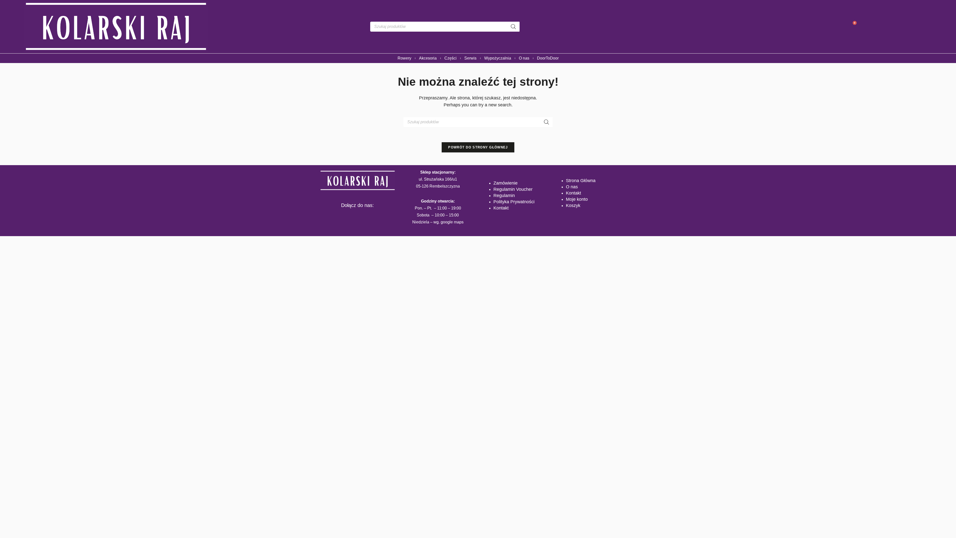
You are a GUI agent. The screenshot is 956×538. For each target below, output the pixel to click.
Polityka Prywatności (514, 201)
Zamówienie (505, 183)
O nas (524, 58)
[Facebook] (342, 216)
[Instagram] (357, 216)
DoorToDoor (548, 58)
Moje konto (577, 199)
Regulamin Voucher (513, 189)
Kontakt (501, 207)
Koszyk (573, 205)
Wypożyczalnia (497, 58)
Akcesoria (428, 58)
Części (450, 58)
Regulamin (504, 195)
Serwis (470, 58)
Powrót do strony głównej (478, 147)
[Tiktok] (373, 216)
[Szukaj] (513, 27)
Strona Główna (581, 180)
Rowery (404, 58)
